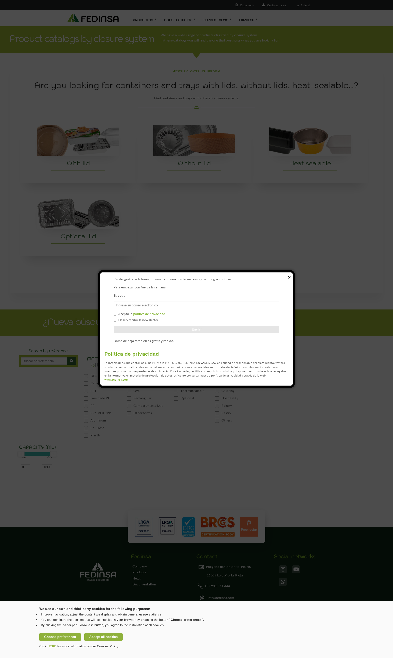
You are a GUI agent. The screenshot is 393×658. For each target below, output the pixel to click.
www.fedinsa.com (116, 379)
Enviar (197, 329)
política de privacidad (149, 313)
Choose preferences (60, 637)
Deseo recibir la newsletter (138, 320)
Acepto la (141, 313)
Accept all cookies (103, 637)
